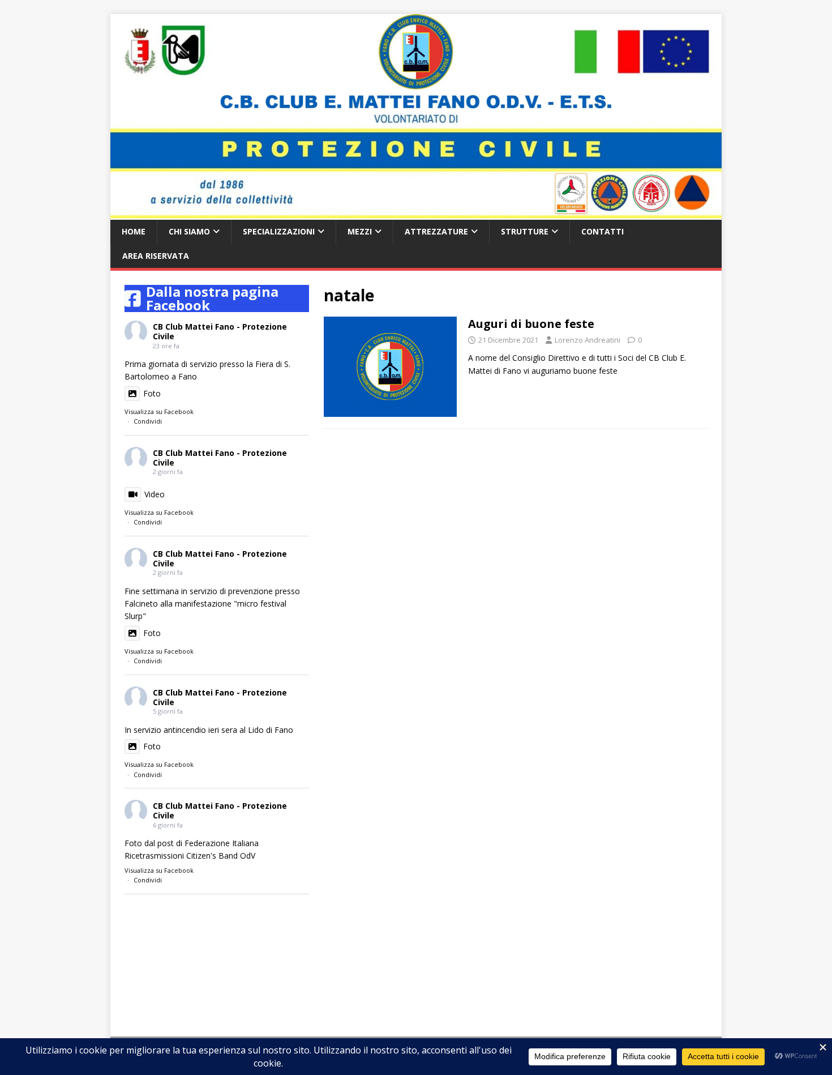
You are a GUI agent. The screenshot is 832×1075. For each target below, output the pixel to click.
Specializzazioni (279, 231)
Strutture (524, 231)
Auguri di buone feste (531, 323)
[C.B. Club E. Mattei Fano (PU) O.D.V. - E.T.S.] (416, 213)
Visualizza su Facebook (159, 411)
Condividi (148, 421)
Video (154, 494)
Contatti (602, 231)
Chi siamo (189, 231)
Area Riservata (155, 255)
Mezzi (360, 231)
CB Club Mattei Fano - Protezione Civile (220, 331)
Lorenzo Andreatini (587, 340)
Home (133, 231)
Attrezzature (436, 231)
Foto (152, 393)
